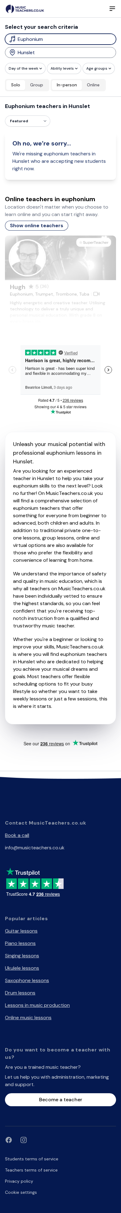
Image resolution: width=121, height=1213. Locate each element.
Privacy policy (19, 1181)
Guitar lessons (21, 931)
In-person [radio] (67, 85)
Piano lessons (20, 943)
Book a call (17, 835)
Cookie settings (21, 1192)
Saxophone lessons (27, 980)
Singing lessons (22, 955)
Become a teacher (60, 1099)
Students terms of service (31, 1159)
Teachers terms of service (31, 1170)
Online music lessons (28, 1017)
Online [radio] (93, 85)
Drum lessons (20, 993)
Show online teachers (36, 225)
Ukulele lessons (22, 968)
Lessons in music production (37, 1005)
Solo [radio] (15, 85)
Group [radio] (36, 85)
